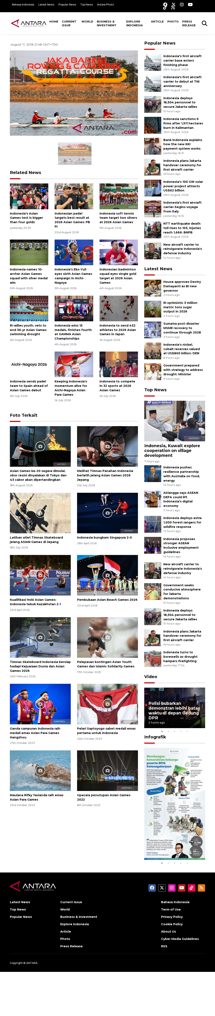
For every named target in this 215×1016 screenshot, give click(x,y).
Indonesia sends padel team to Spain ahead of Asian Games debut (29, 386)
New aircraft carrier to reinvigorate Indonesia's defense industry (182, 249)
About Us (168, 931)
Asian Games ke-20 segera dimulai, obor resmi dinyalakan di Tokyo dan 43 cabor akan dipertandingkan (38, 475)
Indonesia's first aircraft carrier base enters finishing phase (182, 60)
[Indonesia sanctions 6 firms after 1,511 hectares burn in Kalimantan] (152, 125)
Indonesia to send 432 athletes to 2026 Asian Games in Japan (118, 330)
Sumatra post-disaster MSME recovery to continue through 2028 (182, 328)
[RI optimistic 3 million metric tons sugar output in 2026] (152, 309)
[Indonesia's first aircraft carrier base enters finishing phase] (152, 62)
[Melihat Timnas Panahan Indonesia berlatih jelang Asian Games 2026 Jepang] (107, 446)
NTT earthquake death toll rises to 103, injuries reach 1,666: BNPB (182, 228)
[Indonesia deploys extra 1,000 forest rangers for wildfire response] (152, 524)
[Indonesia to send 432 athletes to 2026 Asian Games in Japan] (119, 308)
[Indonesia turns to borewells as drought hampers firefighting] (152, 658)
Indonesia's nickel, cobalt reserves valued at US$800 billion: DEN (181, 349)
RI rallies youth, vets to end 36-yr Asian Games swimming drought (28, 330)
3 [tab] (175, 731)
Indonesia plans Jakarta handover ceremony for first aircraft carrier (182, 165)
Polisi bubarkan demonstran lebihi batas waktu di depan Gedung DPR (174, 710)
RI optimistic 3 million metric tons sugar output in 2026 (180, 307)
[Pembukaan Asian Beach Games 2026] (107, 575)
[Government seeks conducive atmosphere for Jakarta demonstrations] (152, 591)
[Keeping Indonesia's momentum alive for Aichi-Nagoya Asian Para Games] (74, 364)
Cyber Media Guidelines (180, 939)
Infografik (155, 736)
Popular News (67, 4)
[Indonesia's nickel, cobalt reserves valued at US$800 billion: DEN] (152, 351)
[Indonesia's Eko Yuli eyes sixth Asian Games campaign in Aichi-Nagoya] (74, 252)
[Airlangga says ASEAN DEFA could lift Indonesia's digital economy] (152, 499)
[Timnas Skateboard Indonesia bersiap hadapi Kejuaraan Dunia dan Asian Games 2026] (40, 637)
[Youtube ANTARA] (190, 5)
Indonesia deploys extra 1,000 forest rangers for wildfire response (182, 522)
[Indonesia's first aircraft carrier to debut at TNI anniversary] (152, 83)
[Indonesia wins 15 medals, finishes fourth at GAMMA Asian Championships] (74, 308)
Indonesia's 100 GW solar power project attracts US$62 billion (183, 186)
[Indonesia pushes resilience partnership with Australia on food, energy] (152, 474)
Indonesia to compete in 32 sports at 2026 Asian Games (117, 386)
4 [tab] (181, 731)
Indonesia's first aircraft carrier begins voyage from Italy (182, 207)
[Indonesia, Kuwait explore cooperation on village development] (174, 421)
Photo (173, 21)
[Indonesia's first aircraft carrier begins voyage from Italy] (152, 209)
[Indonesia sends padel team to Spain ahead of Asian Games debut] (29, 364)
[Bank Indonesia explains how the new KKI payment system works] (152, 146)
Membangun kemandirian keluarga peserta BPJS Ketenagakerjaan (171, 842)
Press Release (189, 23)
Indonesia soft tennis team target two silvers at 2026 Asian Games (118, 218)
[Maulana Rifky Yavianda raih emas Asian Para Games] (40, 770)
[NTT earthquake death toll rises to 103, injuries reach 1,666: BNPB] (152, 230)
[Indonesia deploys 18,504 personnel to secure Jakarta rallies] (152, 104)
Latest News (46, 4)
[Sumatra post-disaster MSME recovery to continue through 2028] (152, 330)
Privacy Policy (172, 917)
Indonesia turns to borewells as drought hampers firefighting (180, 656)
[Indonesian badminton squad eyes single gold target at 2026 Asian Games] (119, 252)
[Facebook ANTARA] (165, 5)
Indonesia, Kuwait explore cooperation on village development (172, 450)
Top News (86, 4)
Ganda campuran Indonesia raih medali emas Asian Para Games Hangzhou (35, 733)
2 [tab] (168, 731)
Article (157, 21)
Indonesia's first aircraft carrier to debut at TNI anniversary (182, 81)
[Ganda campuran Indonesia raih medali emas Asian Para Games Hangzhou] (40, 704)
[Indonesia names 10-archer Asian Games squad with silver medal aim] (29, 252)
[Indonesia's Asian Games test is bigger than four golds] (29, 196)
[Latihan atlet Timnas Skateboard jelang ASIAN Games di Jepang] (40, 513)
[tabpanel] (174, 708)
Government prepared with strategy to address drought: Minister (183, 370)
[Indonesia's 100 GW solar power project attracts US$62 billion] (152, 188)
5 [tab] (187, 731)
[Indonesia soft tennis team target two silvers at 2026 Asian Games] (119, 196)
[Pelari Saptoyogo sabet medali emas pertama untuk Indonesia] (107, 704)
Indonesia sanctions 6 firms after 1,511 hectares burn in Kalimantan (183, 123)
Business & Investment (106, 23)
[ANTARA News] (29, 23)
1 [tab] (162, 731)
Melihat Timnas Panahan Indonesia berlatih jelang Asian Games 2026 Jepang (105, 475)
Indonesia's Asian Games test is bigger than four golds (26, 218)
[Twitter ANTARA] (174, 5)
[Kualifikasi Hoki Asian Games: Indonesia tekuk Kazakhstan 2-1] (40, 575)
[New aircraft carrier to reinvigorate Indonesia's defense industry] (152, 251)
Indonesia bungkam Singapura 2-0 (104, 537)
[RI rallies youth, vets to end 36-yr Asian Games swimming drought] (29, 308)
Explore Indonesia (134, 23)
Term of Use (171, 909)
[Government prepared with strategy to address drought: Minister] (152, 372)
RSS (164, 946)
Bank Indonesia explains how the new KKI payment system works (182, 144)
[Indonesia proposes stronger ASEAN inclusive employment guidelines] (152, 545)
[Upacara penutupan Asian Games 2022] (107, 770)
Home (53, 21)
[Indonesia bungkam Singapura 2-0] (107, 513)
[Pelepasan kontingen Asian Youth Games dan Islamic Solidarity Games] (107, 637)
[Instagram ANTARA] (182, 5)
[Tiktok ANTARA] (165, 7)
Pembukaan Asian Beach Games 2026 (107, 600)
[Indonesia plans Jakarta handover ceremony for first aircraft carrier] (152, 167)
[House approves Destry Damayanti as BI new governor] (152, 288)
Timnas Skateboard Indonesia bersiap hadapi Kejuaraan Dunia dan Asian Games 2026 (40, 666)
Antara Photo (105, 4)
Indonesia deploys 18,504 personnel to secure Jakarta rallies (180, 102)
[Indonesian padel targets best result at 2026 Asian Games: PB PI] (74, 196)
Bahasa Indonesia (23, 4)
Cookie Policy (172, 924)
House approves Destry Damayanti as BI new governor (182, 286)
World (87, 21)
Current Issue (69, 23)
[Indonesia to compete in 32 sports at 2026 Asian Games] (119, 364)
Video (150, 676)
